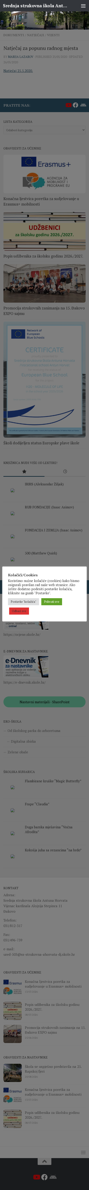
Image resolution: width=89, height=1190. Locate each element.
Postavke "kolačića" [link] (23, 602)
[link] (44, 20)
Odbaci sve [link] (19, 611)
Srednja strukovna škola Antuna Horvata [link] (35, 5)
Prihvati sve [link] (51, 602)
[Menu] (83, 5)
